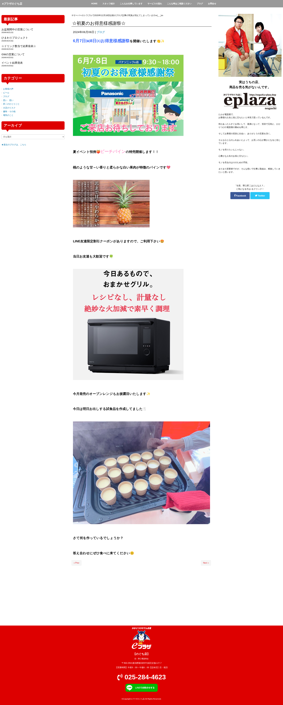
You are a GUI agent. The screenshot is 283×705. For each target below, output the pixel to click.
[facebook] (240, 195)
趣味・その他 (9, 111)
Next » (206, 563)
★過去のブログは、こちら (13, 145)
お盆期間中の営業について (17, 29)
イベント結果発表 (12, 62)
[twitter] (260, 195)
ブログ (101, 32)
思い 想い (8, 100)
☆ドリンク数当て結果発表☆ (18, 46)
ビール (6, 93)
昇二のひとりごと (11, 104)
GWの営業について (13, 54)
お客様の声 (8, 89)
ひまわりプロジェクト (14, 37)
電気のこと (8, 115)
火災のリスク (9, 108)
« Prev (76, 563)
